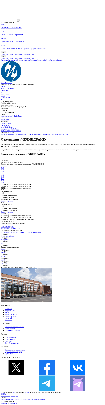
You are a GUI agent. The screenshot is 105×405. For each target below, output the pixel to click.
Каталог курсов (10, 316)
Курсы (16, 403)
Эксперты (33, 60)
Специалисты (12, 60)
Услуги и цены (10, 310)
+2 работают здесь (7, 227)
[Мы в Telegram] (47, 390)
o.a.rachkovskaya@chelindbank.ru (12, 116)
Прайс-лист (9, 354)
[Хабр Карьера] (9, 20)
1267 (14, 392)
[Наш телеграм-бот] (77, 390)
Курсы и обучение (23, 60)
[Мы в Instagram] (16, 390)
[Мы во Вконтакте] (77, 374)
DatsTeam (4, 263)
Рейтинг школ (10, 329)
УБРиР (3, 256)
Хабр (2, 403)
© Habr (3, 394)
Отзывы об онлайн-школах (14, 327)
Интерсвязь (5, 240)
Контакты (8, 320)
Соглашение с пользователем (15, 350)
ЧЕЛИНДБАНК (6, 83)
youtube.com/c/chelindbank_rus (11, 131)
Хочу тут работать (7, 88)
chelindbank (5, 120)
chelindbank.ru (5, 86)
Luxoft (3, 260)
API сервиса (9, 341)
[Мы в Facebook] (47, 374)
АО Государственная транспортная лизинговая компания (21, 232)
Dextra (3, 249)
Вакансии (4, 60)
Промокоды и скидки (12, 330)
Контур (3, 252)
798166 (27, 392)
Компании (40, 60)
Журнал (59, 60)
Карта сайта (9, 318)
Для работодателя (11, 339)
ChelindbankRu (6, 123)
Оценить (4, 166)
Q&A (6, 403)
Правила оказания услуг (13, 352)
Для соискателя (10, 337)
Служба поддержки (12, 343)
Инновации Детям (7, 236)
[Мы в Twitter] (16, 374)
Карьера (11, 403)
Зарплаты (53, 60)
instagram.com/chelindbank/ (10, 129)
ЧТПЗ (3, 243)
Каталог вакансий (11, 314)
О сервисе (8, 309)
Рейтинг (47, 60)
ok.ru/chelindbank (7, 127)
